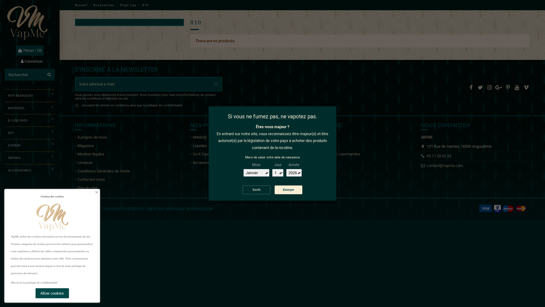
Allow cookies (52, 293)
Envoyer (288, 189)
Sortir (256, 189)
